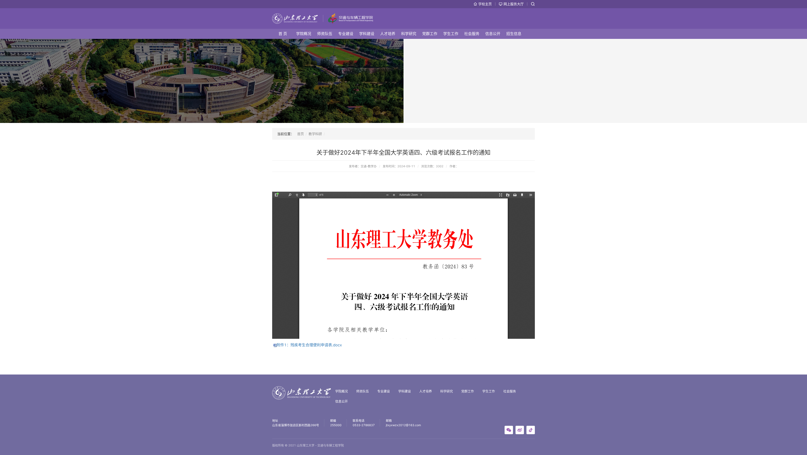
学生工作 (450, 34)
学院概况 (303, 34)
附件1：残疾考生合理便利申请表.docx (309, 345)
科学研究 (408, 34)
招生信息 (513, 34)
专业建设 (345, 34)
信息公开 (492, 34)
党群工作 (429, 34)
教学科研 (315, 134)
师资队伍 (324, 34)
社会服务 (471, 34)
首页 (300, 134)
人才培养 (387, 34)
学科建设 (366, 34)
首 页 (282, 34)
